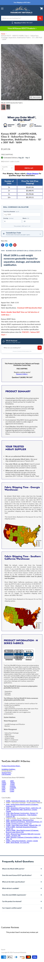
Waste (26, 218)
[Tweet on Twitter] (6, 245)
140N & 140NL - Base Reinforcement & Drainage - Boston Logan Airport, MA (22, 831)
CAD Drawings (6, 774)
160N (3, 789)
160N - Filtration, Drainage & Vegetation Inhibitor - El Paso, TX (23, 838)
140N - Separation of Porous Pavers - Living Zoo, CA (23, 808)
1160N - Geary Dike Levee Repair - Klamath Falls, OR (23, 825)
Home (3, 34)
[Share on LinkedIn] (10, 245)
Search (3, 949)
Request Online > (22, 374)
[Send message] (39, 348)
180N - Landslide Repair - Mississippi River (20, 820)
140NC (4, 784)
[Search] (40, 18)
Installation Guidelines (9, 769)
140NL (4, 782)
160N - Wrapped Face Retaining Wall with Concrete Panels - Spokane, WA (23, 834)
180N (12, 781)
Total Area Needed (11, 211)
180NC (12, 782)
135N (4, 781)
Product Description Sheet (11, 766)
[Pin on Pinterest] (14, 245)
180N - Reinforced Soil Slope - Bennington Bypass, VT (24, 822)
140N (3, 786)
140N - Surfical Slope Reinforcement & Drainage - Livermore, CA (22, 805)
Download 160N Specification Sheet (29, 308)
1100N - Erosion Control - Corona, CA (19, 823)
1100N (12, 784)
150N (4, 788)
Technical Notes (7, 772)
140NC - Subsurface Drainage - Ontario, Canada (22, 841)
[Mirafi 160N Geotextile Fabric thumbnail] (3, 107)
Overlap (8, 218)
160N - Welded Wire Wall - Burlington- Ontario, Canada (21, 810)
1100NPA (13, 788)
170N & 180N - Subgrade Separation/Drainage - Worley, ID (21, 827)
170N (4, 791)
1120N (12, 789)
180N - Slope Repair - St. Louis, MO (17, 842)
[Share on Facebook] (2, 245)
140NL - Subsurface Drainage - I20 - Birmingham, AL (23, 801)
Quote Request (33, 173)
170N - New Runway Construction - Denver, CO (22, 813)
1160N (12, 791)
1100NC (13, 786)
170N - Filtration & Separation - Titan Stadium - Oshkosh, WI (21, 815)
